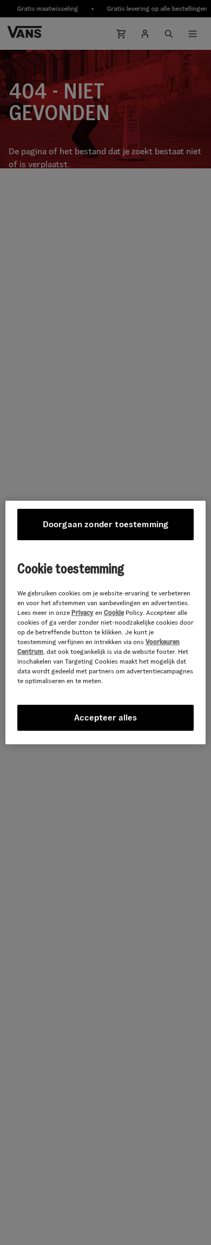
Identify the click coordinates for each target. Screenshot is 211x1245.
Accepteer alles (105, 717)
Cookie (114, 612)
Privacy (82, 612)
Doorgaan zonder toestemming (105, 524)
